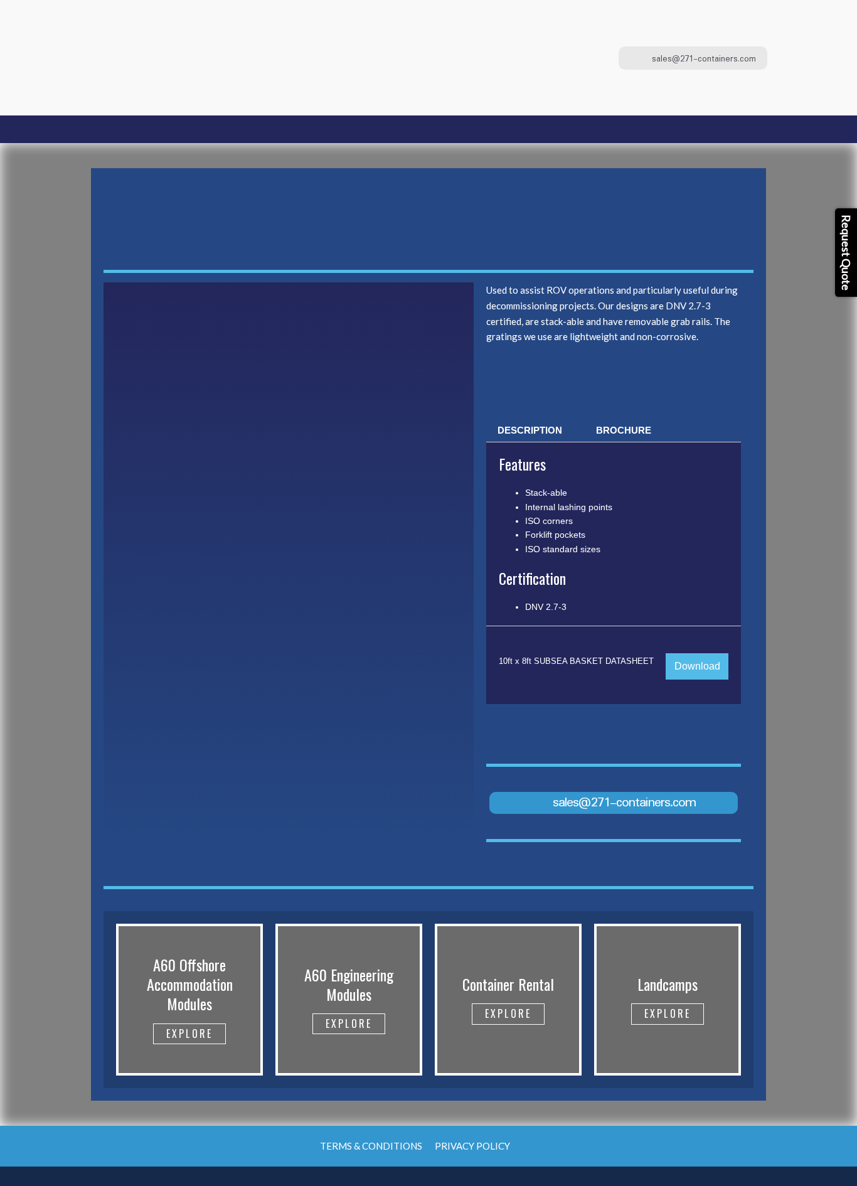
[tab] (529, 430)
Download (697, 666)
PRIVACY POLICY (472, 1145)
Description (530, 430)
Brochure (623, 430)
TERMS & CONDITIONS (371, 1145)
